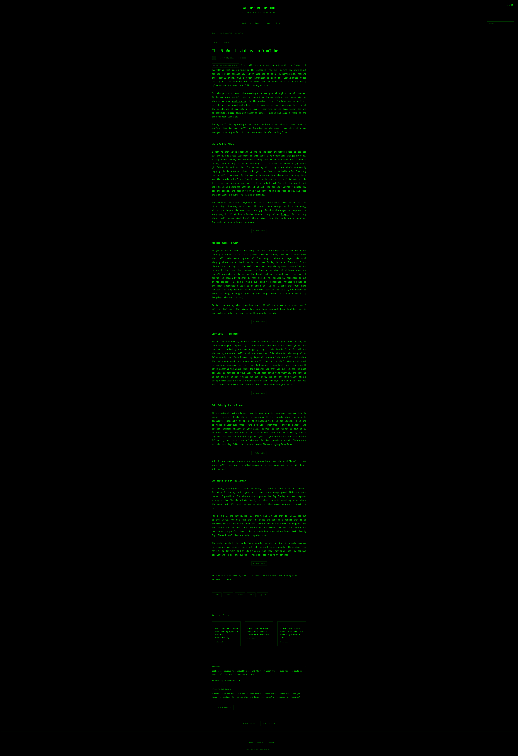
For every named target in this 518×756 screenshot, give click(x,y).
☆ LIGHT (510, 5)
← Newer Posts (249, 723)
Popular (259, 23)
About (278, 23)
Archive (260, 743)
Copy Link (262, 595)
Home (213, 33)
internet (226, 42)
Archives (246, 23)
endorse (256, 345)
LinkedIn (240, 595)
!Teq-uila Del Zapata (221, 689)
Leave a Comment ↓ (223, 707)
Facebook (228, 595)
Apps (269, 23)
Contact (270, 743)
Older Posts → (269, 723)
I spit (285, 214)
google (216, 42)
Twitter (216, 595)
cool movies (239, 101)
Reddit (251, 595)
